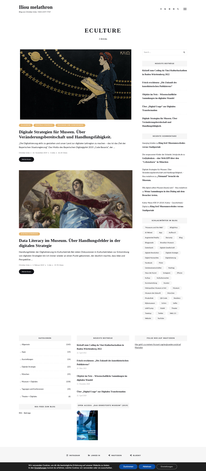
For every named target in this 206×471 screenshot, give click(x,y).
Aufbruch (172, 232)
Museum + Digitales (30, 382)
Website (148, 318)
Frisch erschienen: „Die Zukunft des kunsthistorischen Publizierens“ (159, 84)
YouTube (161, 318)
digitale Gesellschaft (167, 248)
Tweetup (148, 313)
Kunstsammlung (151, 283)
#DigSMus (174, 227)
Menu (185, 9)
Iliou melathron (36, 7)
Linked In (165, 9)
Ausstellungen (27, 359)
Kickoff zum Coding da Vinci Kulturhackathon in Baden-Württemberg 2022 (164, 72)
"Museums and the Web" (154, 227)
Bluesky (174, 9)
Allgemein (26, 125)
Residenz (177, 298)
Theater (174, 308)
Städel (162, 308)
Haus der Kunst (150, 273)
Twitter (160, 313)
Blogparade (149, 242)
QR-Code (163, 298)
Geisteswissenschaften (153, 268)
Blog (180, 237)
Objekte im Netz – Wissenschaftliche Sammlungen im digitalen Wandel (159, 96)
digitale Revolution (152, 253)
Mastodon (169, 9)
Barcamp (169, 237)
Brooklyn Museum (167, 242)
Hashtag (171, 268)
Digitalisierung (170, 258)
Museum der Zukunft (153, 293)
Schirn (164, 303)
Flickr (161, 263)
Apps (24, 352)
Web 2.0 (173, 313)
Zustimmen (128, 466)
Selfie (175, 303)
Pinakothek (149, 298)
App (160, 232)
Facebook (148, 263)
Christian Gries (24, 153)
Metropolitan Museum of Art (155, 288)
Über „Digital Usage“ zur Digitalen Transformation (158, 108)
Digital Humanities (152, 258)
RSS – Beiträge (25, 413)
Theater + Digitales (29, 397)
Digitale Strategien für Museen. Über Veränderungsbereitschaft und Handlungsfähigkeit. (159, 122)
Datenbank (149, 248)
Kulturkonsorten (163, 278)
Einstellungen (40, 468)
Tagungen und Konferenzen (70, 125)
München (170, 293)
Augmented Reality (152, 237)
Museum (176, 288)
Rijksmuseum (150, 303)
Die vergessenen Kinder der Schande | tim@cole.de (162, 155)
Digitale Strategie (44, 125)
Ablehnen (147, 466)
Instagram (161, 9)
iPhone (179, 273)
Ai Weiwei (148, 232)
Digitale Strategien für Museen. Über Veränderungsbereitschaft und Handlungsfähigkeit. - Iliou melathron (163, 173)
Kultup (147, 278)
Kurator (166, 283)
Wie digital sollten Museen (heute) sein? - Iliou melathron (164, 188)
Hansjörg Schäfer (149, 143)
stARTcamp (149, 308)
